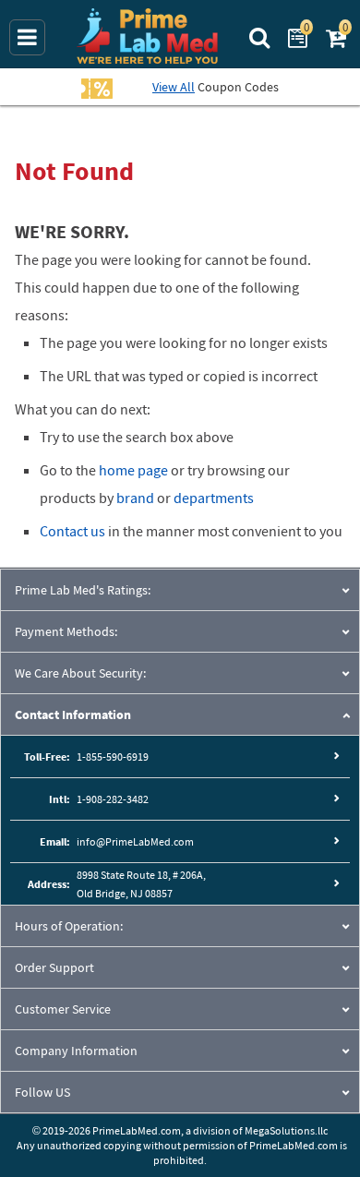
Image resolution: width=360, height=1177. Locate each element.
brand (135, 497)
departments (214, 497)
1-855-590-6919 (113, 756)
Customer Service (63, 1009)
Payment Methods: (66, 631)
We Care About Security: (80, 673)
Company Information (76, 1050)
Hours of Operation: (69, 926)
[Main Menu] (27, 37)
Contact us (72, 531)
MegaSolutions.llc (286, 1130)
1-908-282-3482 (113, 799)
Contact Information (73, 714)
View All (173, 86)
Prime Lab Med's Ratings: (82, 590)
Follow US (42, 1092)
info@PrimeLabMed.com (135, 841)
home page (133, 470)
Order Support (54, 967)
